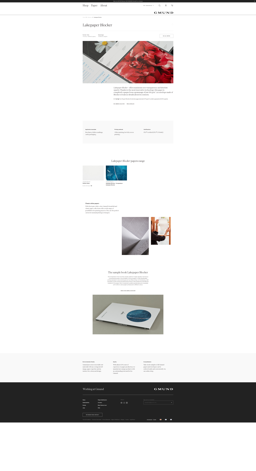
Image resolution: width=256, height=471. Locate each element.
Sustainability (86, 402)
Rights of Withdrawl (115, 419)
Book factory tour (102, 405)
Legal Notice (132, 419)
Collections (89, 17)
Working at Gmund (93, 389)
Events (84, 405)
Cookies (127, 419)
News (84, 400)
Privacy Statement (106, 419)
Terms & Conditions (87, 419)
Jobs (84, 408)
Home (84, 17)
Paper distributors (102, 400)
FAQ (99, 408)
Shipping (122, 419)
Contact (100, 402)
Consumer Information (96, 419)
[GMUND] (163, 13)
